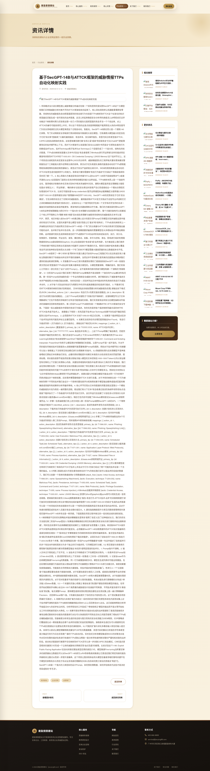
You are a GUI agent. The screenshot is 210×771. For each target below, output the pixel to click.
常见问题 (166, 767)
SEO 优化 (82, 753)
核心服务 (81, 6)
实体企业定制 (84, 744)
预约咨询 (169, 6)
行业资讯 (122, 6)
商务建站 (44, 680)
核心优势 (109, 6)
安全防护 (82, 749)
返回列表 (118, 681)
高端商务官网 (84, 735)
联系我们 (149, 6)
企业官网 (55, 680)
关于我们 (135, 6)
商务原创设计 (84, 740)
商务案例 (95, 6)
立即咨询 (158, 334)
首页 (69, 6)
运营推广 (66, 680)
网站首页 (115, 735)
